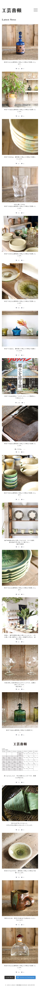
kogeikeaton (20, 26)
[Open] (20, 42)
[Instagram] (36, 57)
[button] (35, 10)
